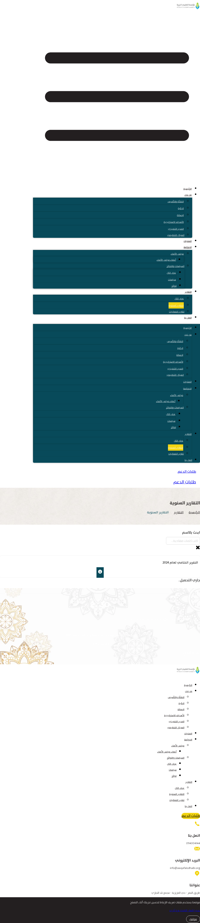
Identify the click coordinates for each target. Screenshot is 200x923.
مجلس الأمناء (177, 253)
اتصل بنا (188, 318)
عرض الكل (171, 272)
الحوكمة (188, 247)
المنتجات (188, 241)
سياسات (172, 279)
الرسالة (180, 215)
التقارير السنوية (176, 305)
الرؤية (181, 208)
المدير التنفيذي (176, 228)
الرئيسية (187, 189)
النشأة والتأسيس (175, 201)
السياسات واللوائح (175, 266)
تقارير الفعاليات (176, 311)
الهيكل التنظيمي (175, 235)
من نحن (188, 195)
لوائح (174, 285)
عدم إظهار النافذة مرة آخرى (184, 910)
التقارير (188, 292)
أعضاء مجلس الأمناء (166, 259)
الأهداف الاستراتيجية (174, 222)
